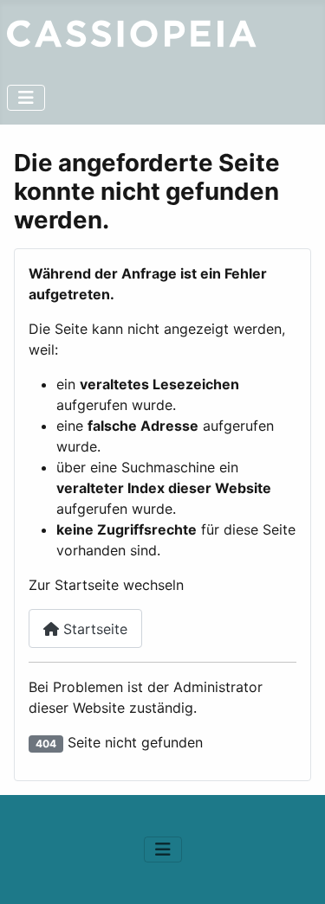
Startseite (93, 629)
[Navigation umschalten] (26, 98)
